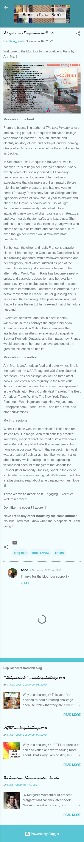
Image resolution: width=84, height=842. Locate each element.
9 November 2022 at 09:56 (45, 570)
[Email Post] (14, 544)
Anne (24, 570)
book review (40, 553)
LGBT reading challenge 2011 (25, 728)
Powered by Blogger (44, 834)
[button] (78, 34)
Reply (25, 583)
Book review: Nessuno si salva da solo (31, 778)
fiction (59, 553)
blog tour (20, 553)
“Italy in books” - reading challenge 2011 (34, 678)
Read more (72, 715)
